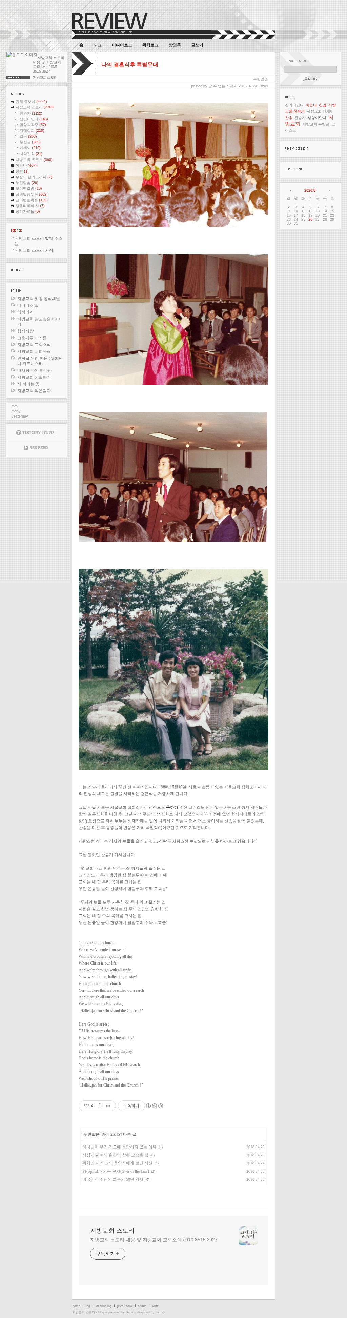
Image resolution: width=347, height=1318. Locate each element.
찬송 (22, 171)
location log (103, 1306)
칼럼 (28, 136)
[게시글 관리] (108, 1106)
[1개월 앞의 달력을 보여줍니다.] (291, 190)
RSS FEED (36, 448)
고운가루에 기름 (32, 338)
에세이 (30, 148)
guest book (124, 1306)
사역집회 (31, 153)
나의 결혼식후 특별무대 (129, 64)
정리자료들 (28, 211)
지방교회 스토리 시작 (34, 250)
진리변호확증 (32, 200)
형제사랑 (25, 331)
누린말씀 (27, 183)
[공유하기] (100, 1106)
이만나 (26, 165)
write (155, 1306)
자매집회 (32, 130)
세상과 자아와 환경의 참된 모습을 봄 (115, 1155)
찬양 (322, 105)
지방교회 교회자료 (34, 351)
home (76, 1306)
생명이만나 (34, 119)
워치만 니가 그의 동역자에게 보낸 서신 (117, 1163)
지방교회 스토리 (35, 107)
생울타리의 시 (30, 206)
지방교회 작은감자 (34, 390)
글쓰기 (197, 45)
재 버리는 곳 (28, 384)
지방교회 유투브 (34, 160)
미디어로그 (122, 45)
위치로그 (150, 45)
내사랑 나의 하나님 (34, 370)
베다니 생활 (28, 305)
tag (88, 1306)
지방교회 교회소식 (34, 344)
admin (142, 1306)
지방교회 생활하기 (34, 377)
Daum (130, 1312)
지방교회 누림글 (315, 124)
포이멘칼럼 (29, 188)
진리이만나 (294, 105)
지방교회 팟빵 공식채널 (38, 298)
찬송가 (31, 113)
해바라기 (25, 312)
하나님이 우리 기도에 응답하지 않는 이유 (119, 1146)
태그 (98, 45)
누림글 (30, 142)
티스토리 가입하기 (36, 432)
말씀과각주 (33, 125)
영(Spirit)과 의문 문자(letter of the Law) (115, 1171)
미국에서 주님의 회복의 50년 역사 (112, 1179)
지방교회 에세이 (320, 111)
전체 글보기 (31, 102)
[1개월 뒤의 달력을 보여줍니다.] (329, 190)
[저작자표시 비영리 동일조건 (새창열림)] (154, 1106)
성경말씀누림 (32, 194)
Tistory (160, 1312)
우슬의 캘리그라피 (34, 177)
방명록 (175, 45)
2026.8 (309, 190)
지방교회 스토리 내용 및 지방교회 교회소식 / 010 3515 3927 (154, 1239)
